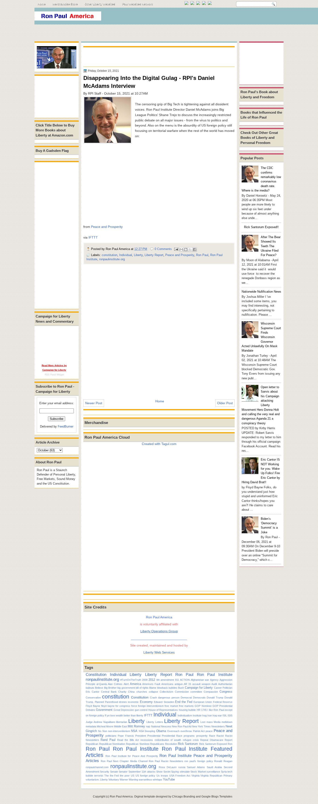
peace (209, 731)
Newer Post (93, 403)
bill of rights (142, 687)
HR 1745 (202, 709)
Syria (224, 771)
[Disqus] (159, 328)
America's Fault (151, 684)
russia (181, 767)
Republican (92, 743)
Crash (153, 697)
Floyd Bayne (93, 706)
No (99, 731)
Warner (124, 779)
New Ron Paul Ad (181, 726)
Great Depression (124, 709)
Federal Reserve (222, 702)
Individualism (185, 715)
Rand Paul (108, 740)
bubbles (173, 687)
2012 (152, 679)
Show (159, 771)
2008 (145, 679)
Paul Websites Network (137, 4)
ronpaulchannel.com (97, 767)
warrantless (145, 779)
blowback (162, 687)
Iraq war (217, 715)
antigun (179, 684)
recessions (146, 740)
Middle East (120, 726)
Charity (122, 691)
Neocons (166, 726)
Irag (204, 715)
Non (104, 731)
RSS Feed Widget (54, 374)
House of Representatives (163, 709)
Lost (202, 722)
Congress (226, 691)
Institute (197, 715)
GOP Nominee (203, 706)
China (131, 691)
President (140, 735)
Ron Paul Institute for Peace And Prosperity (131, 756)
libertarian (121, 722)
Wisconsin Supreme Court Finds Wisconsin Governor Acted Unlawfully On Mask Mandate (261, 337)
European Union (202, 702)
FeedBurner (65, 426)
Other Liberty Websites (100, 4)
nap (148, 726)
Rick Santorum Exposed (213, 743)
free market (171, 706)
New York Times (201, 726)
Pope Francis (126, 735)
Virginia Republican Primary (216, 775)
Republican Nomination (112, 743)
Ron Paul (202, 255)
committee (196, 691)
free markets (186, 706)
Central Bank (109, 691)
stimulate (185, 771)
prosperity (202, 735)
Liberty (138, 255)
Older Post (225, 403)
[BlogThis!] (185, 249)
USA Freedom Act (179, 775)
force (134, 706)
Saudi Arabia (214, 767)
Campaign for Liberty (199, 687)
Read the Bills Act (128, 740)
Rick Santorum (188, 744)
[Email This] (181, 249)
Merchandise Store (65, 4)
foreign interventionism (151, 706)
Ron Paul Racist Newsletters (166, 761)
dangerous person (168, 697)
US (132, 775)
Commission (182, 691)
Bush (181, 687)
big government (126, 687)
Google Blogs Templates (216, 796)
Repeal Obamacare (211, 740)
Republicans (157, 743)
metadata (91, 726)
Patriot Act (199, 731)
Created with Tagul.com (159, 444)
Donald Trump (215, 697)
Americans (167, 684)
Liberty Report (154, 255)
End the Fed (183, 702)
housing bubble (187, 709)
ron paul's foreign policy (198, 761)
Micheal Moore (105, 726)
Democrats (199, 697)
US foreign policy (145, 775)
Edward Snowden (164, 702)
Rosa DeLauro (167, 767)
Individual (125, 255)
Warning (133, 779)
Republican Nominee (137, 743)
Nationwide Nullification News (261, 291)
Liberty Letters (154, 722)
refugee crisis (191, 740)
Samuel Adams (196, 767)
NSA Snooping (147, 731)
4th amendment (165, 679)
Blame (152, 687)
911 (177, 679)
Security (104, 771)
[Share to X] (190, 249)
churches (141, 691)
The (106, 775)
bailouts (90, 687)
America (135, 684)
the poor (125, 775)
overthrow (186, 731)
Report (228, 740)
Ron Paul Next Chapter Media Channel (124, 761)
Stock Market (198, 771)
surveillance (213, 771)
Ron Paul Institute (214, 674)
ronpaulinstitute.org (112, 259)
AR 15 (187, 684)
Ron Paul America (121, 796)
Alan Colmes (115, 684)
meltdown (227, 722)
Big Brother (110, 687)
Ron (230, 743)
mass (209, 722)
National (155, 726)
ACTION (185, 679)
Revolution (171, 743)
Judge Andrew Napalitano (100, 722)
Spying (175, 771)
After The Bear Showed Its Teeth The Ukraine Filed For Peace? (271, 246)
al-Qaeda (101, 684)
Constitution (96, 674)
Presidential (153, 735)
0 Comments (163, 249)
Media (217, 722)
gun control (141, 709)
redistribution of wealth (168, 740)
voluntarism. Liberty (97, 779)
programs (189, 735)
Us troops (162, 775)
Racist (220, 735)
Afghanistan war (200, 679)
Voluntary (113, 779)
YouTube (169, 779)
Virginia (195, 775)
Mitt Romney (136, 726)
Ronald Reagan (223, 761)
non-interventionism (119, 731)
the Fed (114, 775)
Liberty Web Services (159, 652)
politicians (110, 735)
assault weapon (201, 684)
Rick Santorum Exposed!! (261, 227)
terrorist (98, 775)
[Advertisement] (198, 17)
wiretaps (157, 779)
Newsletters (218, 726)
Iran (209, 715)
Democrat (186, 697)
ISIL (225, 715)
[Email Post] (176, 249)
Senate (114, 771)
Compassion (211, 691)
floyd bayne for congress (115, 706)
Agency (214, 679)
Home (42, 4)
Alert (126, 684)
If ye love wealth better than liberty (124, 715)
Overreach (173, 731)
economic (133, 702)
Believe (99, 687)
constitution (109, 255)
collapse (153, 691)
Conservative (93, 697)
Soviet (166, 771)
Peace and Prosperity (107, 227)
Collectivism (166, 691)
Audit (214, 684)
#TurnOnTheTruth (130, 679)
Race (212, 735)
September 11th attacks (142, 771)
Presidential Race (172, 735)
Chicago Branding (183, 796)
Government (104, 710)
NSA (134, 731)
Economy (146, 702)
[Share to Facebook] (194, 249)
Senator (123, 771)
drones (123, 702)
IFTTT (93, 237)
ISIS (230, 715)
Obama (161, 731)
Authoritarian (225, 684)
